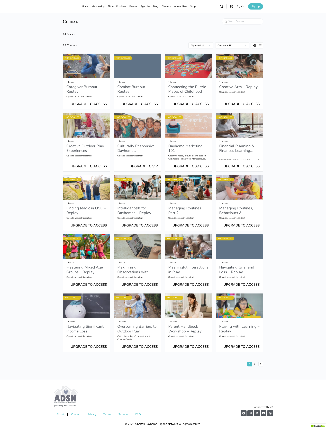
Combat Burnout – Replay (132, 89)
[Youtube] (263, 413)
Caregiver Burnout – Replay (83, 89)
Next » (260, 364)
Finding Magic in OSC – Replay (86, 210)
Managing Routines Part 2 (184, 210)
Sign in (240, 6)
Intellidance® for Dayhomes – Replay (134, 210)
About (60, 414)
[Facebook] (244, 413)
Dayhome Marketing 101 (185, 148)
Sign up (255, 6)
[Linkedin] (257, 413)
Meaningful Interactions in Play (188, 269)
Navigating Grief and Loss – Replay (236, 269)
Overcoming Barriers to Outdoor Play (137, 329)
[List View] (260, 45)
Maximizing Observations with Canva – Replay (133, 269)
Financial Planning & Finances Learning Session (236, 148)
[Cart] (231, 6)
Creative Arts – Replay (238, 87)
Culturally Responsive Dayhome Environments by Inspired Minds (136, 148)
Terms (107, 414)
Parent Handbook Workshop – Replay (185, 329)
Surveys (123, 414)
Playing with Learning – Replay (239, 329)
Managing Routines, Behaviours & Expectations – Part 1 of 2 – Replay (239, 210)
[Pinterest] (270, 413)
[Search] (221, 6)
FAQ (138, 414)
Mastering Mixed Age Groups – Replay (84, 269)
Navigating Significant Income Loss (85, 329)
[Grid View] (254, 45)
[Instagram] (250, 413)
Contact (75, 414)
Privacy (92, 414)
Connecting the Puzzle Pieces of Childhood (187, 89)
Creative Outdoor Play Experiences (85, 148)
